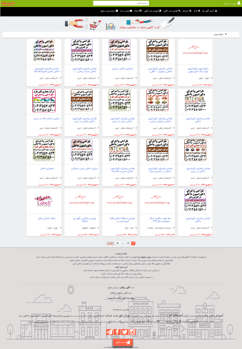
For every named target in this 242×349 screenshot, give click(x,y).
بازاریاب (165, 316)
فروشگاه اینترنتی (165, 322)
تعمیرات (135, 316)
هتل (72, 322)
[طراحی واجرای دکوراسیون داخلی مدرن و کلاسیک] (120, 160)
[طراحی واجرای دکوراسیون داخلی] (195, 110)
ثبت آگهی (121, 342)
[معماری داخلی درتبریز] (120, 60)
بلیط (156, 316)
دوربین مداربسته (61, 316)
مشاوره (96, 322)
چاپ (54, 322)
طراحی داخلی (203, 322)
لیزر (100, 321)
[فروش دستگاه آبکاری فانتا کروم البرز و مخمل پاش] (119, 211)
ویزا (57, 321)
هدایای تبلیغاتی (65, 322)
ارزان (186, 316)
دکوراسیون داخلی (32, 316)
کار (50, 322)
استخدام (176, 315)
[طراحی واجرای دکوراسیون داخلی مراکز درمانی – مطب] (82, 60)
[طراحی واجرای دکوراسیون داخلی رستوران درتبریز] (157, 110)
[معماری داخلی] (44, 160)
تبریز (155, 78)
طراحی (211, 321)
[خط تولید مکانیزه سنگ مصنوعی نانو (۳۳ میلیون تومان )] (157, 211)
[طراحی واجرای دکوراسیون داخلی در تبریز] (195, 160)
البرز (131, 228)
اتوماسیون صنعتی (196, 316)
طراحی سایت (190, 321)
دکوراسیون (47, 316)
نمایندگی (77, 322)
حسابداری (98, 316)
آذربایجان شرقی (165, 78)
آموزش (218, 315)
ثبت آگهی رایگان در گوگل (121, 293)
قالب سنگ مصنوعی (147, 321)
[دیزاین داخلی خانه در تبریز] (43, 112)
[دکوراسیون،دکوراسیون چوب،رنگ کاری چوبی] (195, 62)
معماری (90, 322)
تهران (206, 78)
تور (120, 315)
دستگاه (85, 316)
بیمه (153, 316)
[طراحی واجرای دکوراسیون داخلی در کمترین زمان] (157, 160)
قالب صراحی (128, 322)
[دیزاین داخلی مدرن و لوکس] (82, 160)
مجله (136, 11)
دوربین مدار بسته (76, 316)
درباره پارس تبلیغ (108, 11)
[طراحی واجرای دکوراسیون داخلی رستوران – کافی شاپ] (157, 60)
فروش (176, 321)
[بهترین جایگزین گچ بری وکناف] (81, 211)
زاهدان (150, 228)
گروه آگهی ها (208, 11)
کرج (126, 228)
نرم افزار (84, 321)
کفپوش (36, 322)
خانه (195, 11)
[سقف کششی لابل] (43, 211)
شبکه (21, 316)
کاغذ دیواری (44, 322)
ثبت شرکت (111, 315)
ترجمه (141, 316)
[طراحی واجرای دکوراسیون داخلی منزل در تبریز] (120, 110)
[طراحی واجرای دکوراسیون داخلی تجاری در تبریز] (82, 110)
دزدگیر (90, 316)
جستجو (186, 11)
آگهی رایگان (208, 316)
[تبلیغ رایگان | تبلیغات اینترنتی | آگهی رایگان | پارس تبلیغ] (8, 5)
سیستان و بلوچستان (163, 228)
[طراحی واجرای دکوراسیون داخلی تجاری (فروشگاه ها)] (44, 60)
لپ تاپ (105, 322)
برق (160, 316)
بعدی (110, 243)
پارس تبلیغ (146, 257)
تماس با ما (124, 11)
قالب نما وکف (115, 322)
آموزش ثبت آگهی (151, 11)
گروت (31, 321)
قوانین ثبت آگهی (171, 11)
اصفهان (92, 228)
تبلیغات (147, 316)
